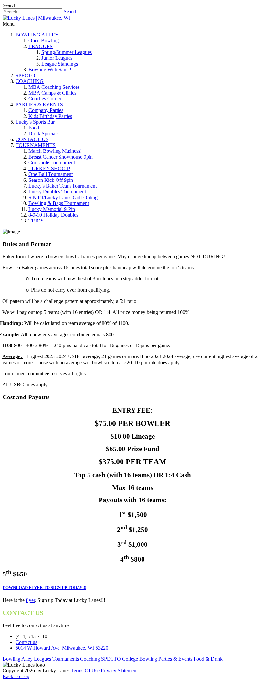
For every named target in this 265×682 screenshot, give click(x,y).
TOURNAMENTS (36, 145)
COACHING (30, 81)
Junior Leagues (56, 58)
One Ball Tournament (50, 174)
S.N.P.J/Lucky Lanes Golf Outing (63, 197)
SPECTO (25, 75)
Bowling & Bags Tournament (58, 203)
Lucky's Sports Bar (35, 122)
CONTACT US (32, 139)
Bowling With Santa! (49, 69)
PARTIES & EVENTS (39, 104)
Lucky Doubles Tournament (57, 191)
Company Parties (45, 110)
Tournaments (65, 659)
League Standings (59, 64)
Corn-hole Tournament (51, 162)
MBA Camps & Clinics (52, 93)
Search (71, 11)
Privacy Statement (119, 670)
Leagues (42, 659)
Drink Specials (43, 133)
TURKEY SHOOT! (49, 168)
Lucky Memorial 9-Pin (51, 209)
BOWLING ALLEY (37, 34)
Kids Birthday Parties (50, 116)
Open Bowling (43, 40)
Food (33, 127)
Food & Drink (208, 659)
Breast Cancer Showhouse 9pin (60, 157)
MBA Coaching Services (54, 87)
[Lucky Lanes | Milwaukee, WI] (36, 18)
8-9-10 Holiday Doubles (53, 215)
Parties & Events (175, 659)
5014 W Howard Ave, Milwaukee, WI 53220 (62, 648)
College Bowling (139, 659)
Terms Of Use (85, 670)
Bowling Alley (18, 659)
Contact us (26, 642)
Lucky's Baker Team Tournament (62, 186)
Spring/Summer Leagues (66, 52)
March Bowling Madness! (55, 151)
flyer (30, 600)
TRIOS (36, 220)
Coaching (90, 659)
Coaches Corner (44, 98)
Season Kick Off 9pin (50, 180)
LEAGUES (40, 46)
